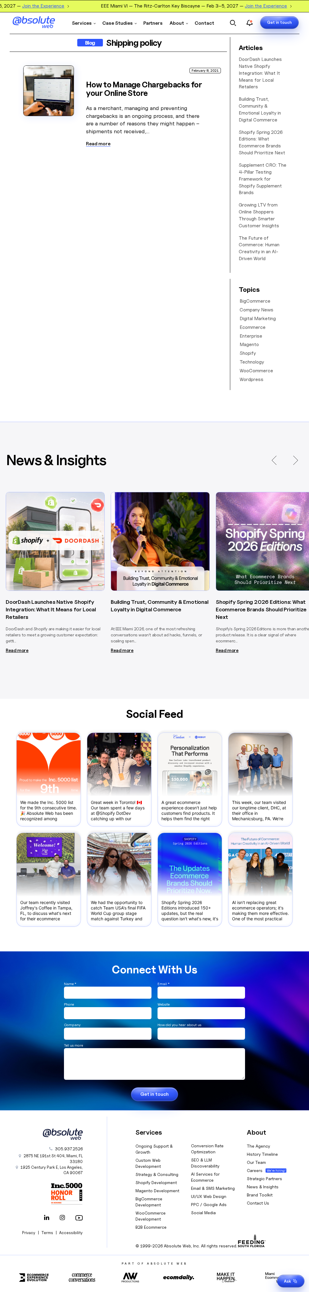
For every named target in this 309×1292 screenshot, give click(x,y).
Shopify (248, 353)
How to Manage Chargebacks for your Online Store (144, 89)
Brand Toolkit (259, 1194)
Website (164, 1004)
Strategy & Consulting (156, 1174)
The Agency (258, 1146)
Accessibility (71, 1232)
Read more (98, 144)
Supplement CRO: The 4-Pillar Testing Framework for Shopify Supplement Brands (262, 178)
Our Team (256, 1162)
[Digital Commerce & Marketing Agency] (34, 22)
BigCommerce (255, 301)
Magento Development (157, 1190)
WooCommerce (256, 370)
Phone (69, 1004)
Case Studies (117, 23)
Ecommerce (253, 327)
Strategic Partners (264, 1178)
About (177, 23)
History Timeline (262, 1154)
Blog (90, 42)
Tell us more (73, 1045)
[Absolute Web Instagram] (62, 1218)
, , (52, 1170)
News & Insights (263, 1186)
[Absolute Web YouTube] (78, 1218)
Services (82, 23)
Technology (252, 362)
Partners (153, 23)
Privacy (28, 1232)
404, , (53, 1158)
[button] (274, 460)
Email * (164, 984)
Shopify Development (156, 1182)
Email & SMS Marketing (213, 1188)
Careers (255, 1170)
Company (72, 1025)
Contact (204, 23)
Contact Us (258, 1202)
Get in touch (279, 22)
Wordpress (251, 379)
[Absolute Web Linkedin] (46, 1218)
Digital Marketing (258, 318)
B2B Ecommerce (151, 1227)
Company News (256, 310)
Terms (47, 1232)
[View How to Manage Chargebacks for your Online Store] (48, 90)
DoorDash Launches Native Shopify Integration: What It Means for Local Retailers (260, 73)
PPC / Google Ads (209, 1204)
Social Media (203, 1212)
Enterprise (251, 336)
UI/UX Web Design (208, 1196)
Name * (70, 984)
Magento (249, 344)
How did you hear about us (179, 1025)
